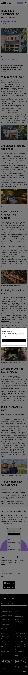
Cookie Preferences (14, 343)
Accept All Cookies (14, 340)
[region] (14, 337)
